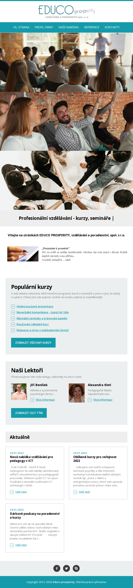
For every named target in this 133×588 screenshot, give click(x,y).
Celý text (21, 491)
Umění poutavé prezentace (35, 306)
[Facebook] (56, 568)
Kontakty (112, 27)
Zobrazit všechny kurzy (33, 343)
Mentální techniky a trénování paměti (42, 318)
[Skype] (76, 568)
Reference (91, 27)
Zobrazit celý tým (29, 413)
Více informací (45, 400)
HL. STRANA (21, 27)
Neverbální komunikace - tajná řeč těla (43, 312)
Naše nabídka (69, 27)
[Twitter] (66, 568)
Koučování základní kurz (33, 324)
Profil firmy (44, 27)
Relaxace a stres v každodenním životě (43, 330)
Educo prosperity (63, 582)
